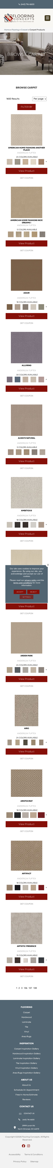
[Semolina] (34, 234)
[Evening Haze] (41, 670)
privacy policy (31, 580)
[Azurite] (17, 379)
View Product (26, 171)
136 (25, 988)
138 (35, 988)
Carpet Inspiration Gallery (26, 1049)
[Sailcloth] (26, 452)
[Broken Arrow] (41, 742)
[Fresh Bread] (41, 525)
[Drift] (33, 670)
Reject (33, 592)
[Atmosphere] (17, 162)
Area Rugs (26, 1037)
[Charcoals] (17, 525)
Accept (20, 592)
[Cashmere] (33, 815)
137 (30, 988)
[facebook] (24, 1146)
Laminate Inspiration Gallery (26, 1058)
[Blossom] (41, 379)
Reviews (26, 1100)
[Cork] (18, 452)
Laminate (26, 1022)
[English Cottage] (41, 307)
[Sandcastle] (26, 234)
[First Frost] (33, 525)
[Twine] (42, 452)
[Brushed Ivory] (33, 162)
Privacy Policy (19, 1162)
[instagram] (29, 1146)
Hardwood (26, 1017)
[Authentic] (26, 638)
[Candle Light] (25, 960)
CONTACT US (29, 1113)
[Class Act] (25, 307)
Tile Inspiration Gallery (26, 1063)
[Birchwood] (26, 783)
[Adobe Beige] (26, 710)
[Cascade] (25, 815)
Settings (26, 597)
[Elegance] (33, 307)
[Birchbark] (33, 379)
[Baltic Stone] (26, 928)
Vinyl (26, 1032)
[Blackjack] (17, 815)
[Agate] (26, 130)
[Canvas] (26, 493)
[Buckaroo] (41, 162)
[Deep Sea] (41, 960)
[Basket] (26, 420)
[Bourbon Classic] (26, 275)
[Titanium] (42, 234)
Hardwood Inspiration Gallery (27, 1054)
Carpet (24, 30)
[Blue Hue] (17, 670)
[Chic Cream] (26, 202)
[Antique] (17, 742)
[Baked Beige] (25, 162)
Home (7, 30)
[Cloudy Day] (25, 670)
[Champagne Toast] (17, 307)
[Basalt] (25, 379)
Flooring (15, 30)
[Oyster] (18, 234)
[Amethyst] (26, 348)
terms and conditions (22, 583)
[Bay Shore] (33, 742)
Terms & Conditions (33, 1155)
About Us (26, 1085)
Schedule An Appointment (26, 1090)
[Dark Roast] (25, 525)
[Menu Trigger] (47, 18)
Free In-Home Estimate (27, 1095)
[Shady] (34, 452)
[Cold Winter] (33, 960)
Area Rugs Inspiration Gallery (26, 1073)
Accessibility (14, 1155)
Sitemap (34, 1162)
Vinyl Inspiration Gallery (26, 1068)
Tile (26, 1027)
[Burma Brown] (17, 960)
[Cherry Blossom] (41, 815)
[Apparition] (25, 742)
